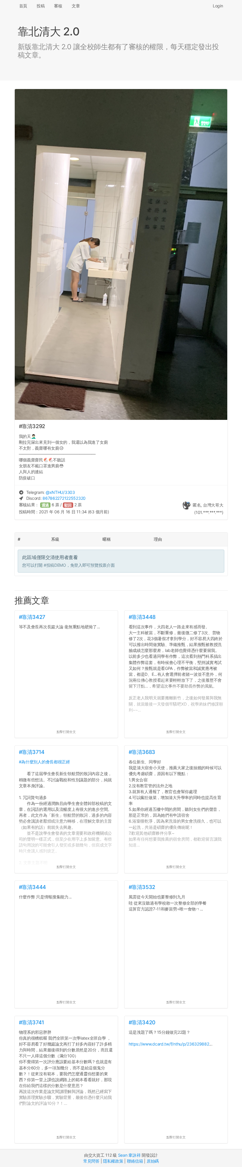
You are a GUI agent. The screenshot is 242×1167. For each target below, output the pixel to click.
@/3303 (60, 492)
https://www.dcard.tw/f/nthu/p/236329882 (169, 1043)
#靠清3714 (32, 752)
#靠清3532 (142, 887)
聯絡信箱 (135, 1160)
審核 (58, 5)
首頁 (23, 5)
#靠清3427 (32, 617)
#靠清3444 (32, 887)
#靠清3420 (142, 1022)
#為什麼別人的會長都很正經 (44, 761)
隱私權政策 (113, 1160)
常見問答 (91, 1160)
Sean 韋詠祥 (129, 1155)
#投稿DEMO (55, 565)
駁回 (68, 505)
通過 (45, 505)
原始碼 (153, 1160)
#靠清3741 (31, 1022)
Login (218, 5)
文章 (76, 5)
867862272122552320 (64, 498)
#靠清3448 (142, 617)
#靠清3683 (142, 752)
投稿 (41, 5)
